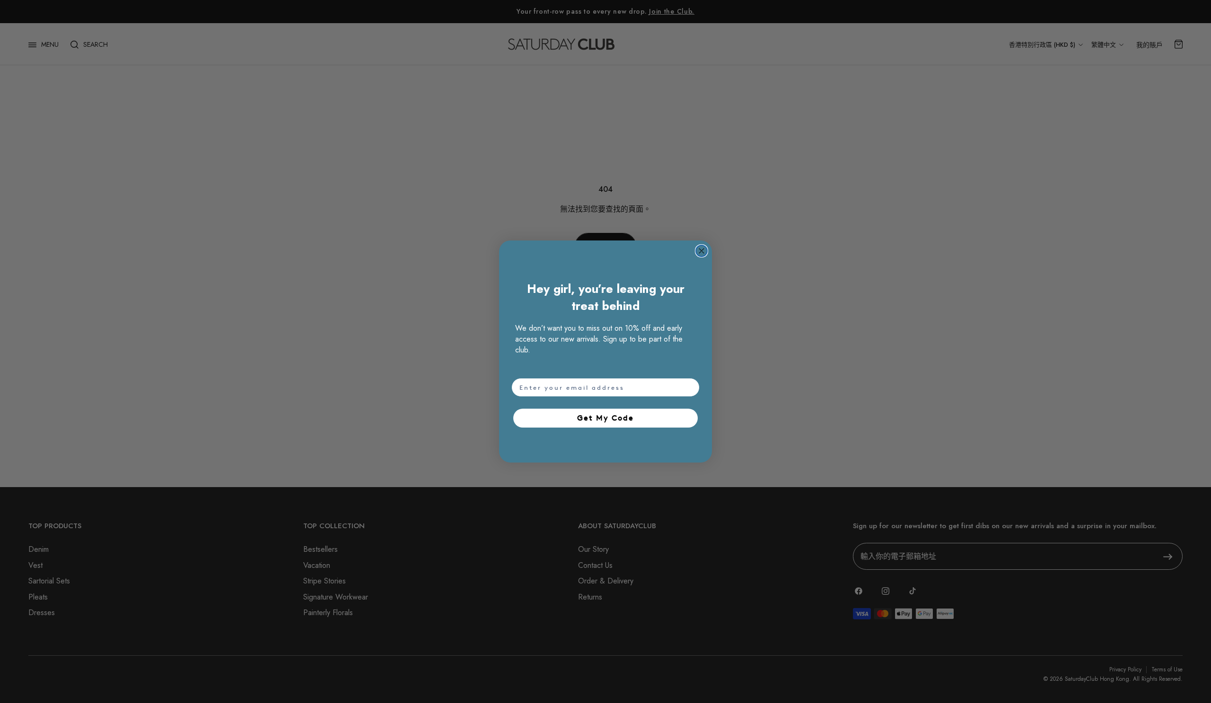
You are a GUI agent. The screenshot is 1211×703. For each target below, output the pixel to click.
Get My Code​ (605, 417)
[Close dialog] (701, 251)
